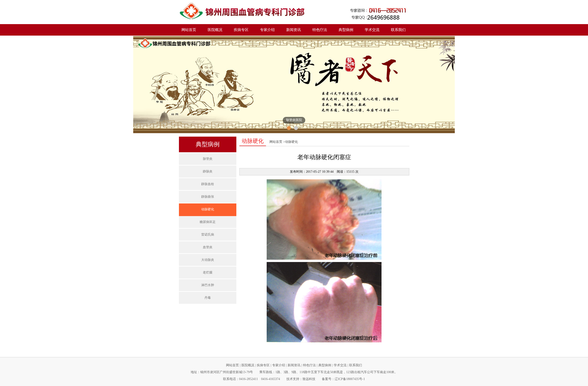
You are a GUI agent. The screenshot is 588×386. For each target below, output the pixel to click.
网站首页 (188, 30)
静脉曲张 (207, 196)
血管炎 (207, 247)
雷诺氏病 (207, 234)
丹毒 (207, 297)
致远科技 (308, 379)
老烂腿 (207, 272)
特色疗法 (319, 30)
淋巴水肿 (207, 285)
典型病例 (324, 365)
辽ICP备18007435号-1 (350, 379)
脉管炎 (207, 159)
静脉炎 (207, 171)
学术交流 (372, 30)
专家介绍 (267, 30)
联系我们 (398, 30)
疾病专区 (263, 365)
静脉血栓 (207, 184)
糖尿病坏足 (208, 222)
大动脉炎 (207, 260)
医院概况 (247, 365)
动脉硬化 (207, 209)
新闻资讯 (294, 365)
